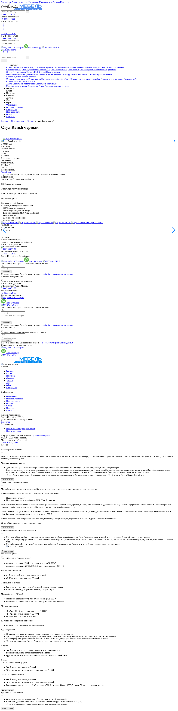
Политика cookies (14, 431)
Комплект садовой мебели (53, 79)
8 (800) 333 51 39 (8, 38)
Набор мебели (12, 74)
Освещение (79, 67)
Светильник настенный (46, 84)
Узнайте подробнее (9, 442)
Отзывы (56, 2)
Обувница (83, 74)
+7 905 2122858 (8, 19)
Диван (71, 67)
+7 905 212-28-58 (8, 34)
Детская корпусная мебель (100, 74)
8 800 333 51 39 (8, 14)
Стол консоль (44, 70)
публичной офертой (41, 435)
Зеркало (109, 67)
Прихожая (10, 376)
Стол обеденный (13, 70)
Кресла (42, 72)
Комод (34, 74)
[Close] (2, 279)
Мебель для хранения (35, 67)
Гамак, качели (34, 79)
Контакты (64, 2)
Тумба (28, 74)
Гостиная (10, 371)
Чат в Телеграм (17, 47)
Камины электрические (16, 86)
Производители (46, 2)
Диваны (25, 81)
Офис (8, 385)
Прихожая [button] (10, 93)
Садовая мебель (60, 67)
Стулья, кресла (19, 67)
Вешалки (75, 74)
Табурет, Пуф (32, 72)
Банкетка (33, 81)
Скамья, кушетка (13, 81)
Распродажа (34, 2)
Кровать (49, 67)
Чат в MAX (54, 47)
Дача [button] (8, 100)
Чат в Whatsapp (35, 47)
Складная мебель (131, 79)
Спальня (10, 378)
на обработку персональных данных (57, 274)
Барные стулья (19, 72)
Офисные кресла (52, 72)
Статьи (9, 406)
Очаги (41, 86)
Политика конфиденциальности (20, 429)
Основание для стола (106, 70)
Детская (9, 380)
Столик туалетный (88, 70)
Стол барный (73, 70)
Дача (8, 383)
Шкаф (22, 74)
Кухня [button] (9, 91)
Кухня (9, 373)
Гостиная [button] (10, 88)
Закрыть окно (7, 480)
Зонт (67, 79)
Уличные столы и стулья (17, 79)
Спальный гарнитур (61, 74)
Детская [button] (9, 98)
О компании (6, 2)
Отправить (6, 272)
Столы (9, 67)
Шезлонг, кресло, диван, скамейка (85, 79)
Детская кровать (21, 77)
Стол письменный (59, 70)
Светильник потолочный (24, 84)
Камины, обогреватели (95, 67)
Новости (10, 408)
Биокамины (33, 86)
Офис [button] (8, 102)
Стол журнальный (30, 70)
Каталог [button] (14, 65)
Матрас (32, 77)
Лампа (9, 84)
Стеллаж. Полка (44, 74)
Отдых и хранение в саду (112, 79)
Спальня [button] (10, 95)
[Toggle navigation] (4, 60)
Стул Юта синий (95, 223)
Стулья (9, 72)
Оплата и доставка (20, 2)
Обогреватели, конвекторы (57, 86)
